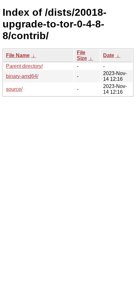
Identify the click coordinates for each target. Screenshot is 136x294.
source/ (14, 89)
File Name (18, 55)
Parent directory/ (24, 66)
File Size (82, 55)
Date (108, 55)
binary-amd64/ (22, 76)
